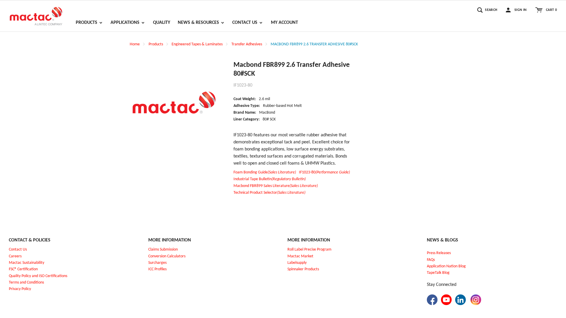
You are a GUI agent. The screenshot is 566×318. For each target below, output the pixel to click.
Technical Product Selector (269, 193)
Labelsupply (297, 263)
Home (135, 44)
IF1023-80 (324, 172)
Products (156, 44)
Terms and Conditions (26, 282)
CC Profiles (158, 269)
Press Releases (439, 253)
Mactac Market (300, 256)
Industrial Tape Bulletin (269, 179)
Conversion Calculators (166, 256)
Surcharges (157, 263)
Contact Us (18, 249)
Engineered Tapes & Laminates (197, 44)
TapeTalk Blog (438, 273)
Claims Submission (163, 249)
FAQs (431, 260)
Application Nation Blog (446, 266)
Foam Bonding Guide (264, 172)
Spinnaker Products (303, 269)
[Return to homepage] (36, 13)
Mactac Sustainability (26, 263)
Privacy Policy (20, 289)
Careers (15, 256)
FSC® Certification (23, 269)
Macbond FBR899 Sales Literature (275, 186)
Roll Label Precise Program (309, 249)
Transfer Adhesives (246, 44)
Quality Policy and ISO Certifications (38, 276)
